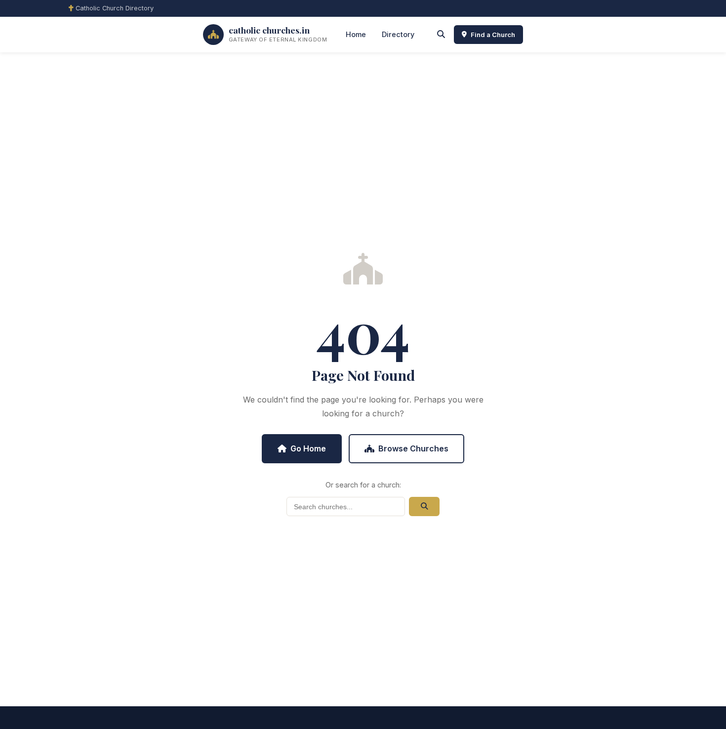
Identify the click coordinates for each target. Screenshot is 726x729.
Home (356, 34)
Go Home (308, 448)
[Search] (441, 34)
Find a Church (493, 35)
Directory (398, 34)
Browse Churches (413, 448)
